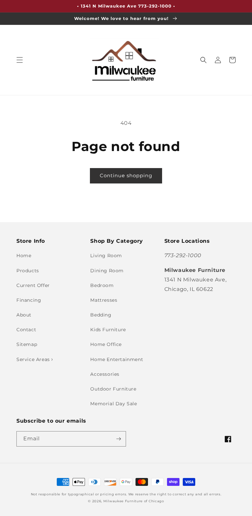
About (24, 315)
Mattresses (103, 300)
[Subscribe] (118, 439)
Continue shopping (126, 175)
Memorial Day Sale (113, 404)
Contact (26, 330)
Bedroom (102, 285)
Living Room (106, 255)
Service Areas (33, 359)
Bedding (100, 315)
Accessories (104, 374)
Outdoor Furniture (113, 389)
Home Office (106, 344)
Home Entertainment (116, 359)
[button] (19, 60)
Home (23, 255)
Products (27, 271)
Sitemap (26, 344)
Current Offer (33, 285)
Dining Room (107, 271)
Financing (28, 300)
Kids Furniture (108, 330)
